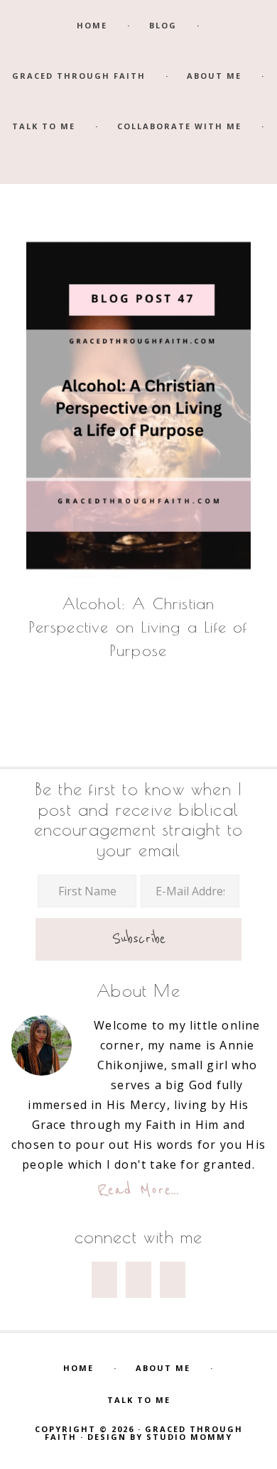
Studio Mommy (189, 1436)
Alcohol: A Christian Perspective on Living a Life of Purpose (138, 627)
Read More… (138, 1190)
